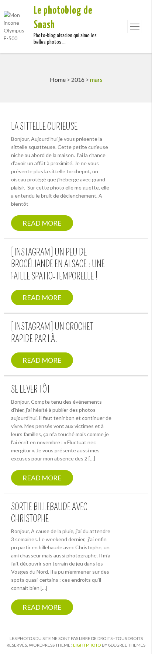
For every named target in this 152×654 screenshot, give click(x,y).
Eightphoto (87, 645)
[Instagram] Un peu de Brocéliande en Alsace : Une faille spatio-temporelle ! (58, 264)
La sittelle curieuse (44, 126)
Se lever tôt (30, 389)
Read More (42, 223)
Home (58, 79)
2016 (77, 79)
